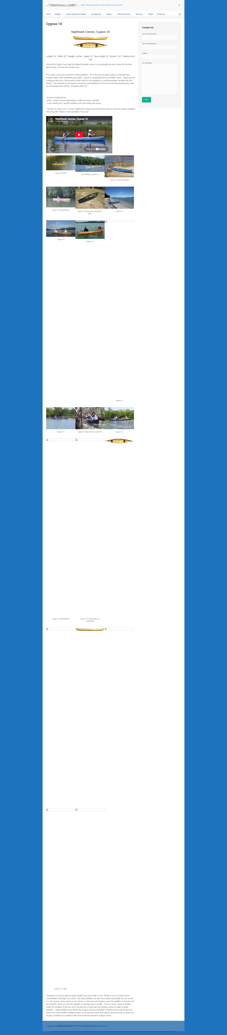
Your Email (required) (149, 44)
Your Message (147, 63)
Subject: (144, 53)
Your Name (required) (149, 34)
